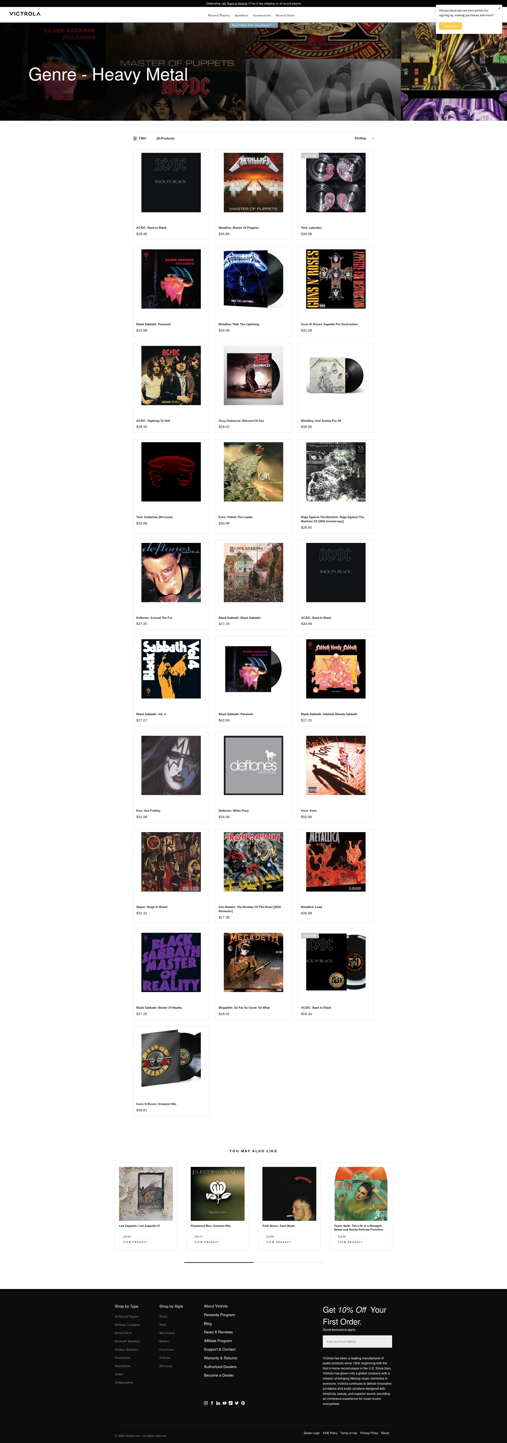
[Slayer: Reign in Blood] (171, 861)
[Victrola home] (25, 14)
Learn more (450, 26)
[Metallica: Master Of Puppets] (253, 182)
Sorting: (361, 138)
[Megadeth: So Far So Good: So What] (253, 962)
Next (253, 1253)
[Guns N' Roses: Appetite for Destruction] (335, 279)
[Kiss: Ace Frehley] (171, 765)
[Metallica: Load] (335, 861)
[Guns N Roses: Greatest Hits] (171, 1058)
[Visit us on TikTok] (231, 1403)
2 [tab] (288, 1262)
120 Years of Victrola (234, 3)
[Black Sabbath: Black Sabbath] (253, 572)
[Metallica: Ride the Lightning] (253, 279)
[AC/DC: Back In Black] (335, 572)
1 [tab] (219, 1262)
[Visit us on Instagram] (206, 1403)
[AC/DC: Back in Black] (171, 182)
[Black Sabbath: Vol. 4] (171, 669)
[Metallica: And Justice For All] (335, 375)
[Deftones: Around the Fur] (171, 572)
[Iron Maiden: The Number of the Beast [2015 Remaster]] (253, 861)
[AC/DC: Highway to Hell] (171, 375)
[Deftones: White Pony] (253, 765)
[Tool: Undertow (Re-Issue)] (171, 471)
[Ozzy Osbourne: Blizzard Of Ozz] (253, 375)
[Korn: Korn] (335, 765)
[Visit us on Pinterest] (243, 1403)
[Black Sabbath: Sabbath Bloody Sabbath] (335, 669)
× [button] (499, 8)
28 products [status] (165, 138)
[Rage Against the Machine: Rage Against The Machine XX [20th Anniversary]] (335, 471)
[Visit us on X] (237, 1403)
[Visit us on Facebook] (212, 1403)
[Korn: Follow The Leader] (253, 471)
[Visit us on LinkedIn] (218, 1403)
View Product (135, 1242)
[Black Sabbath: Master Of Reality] (171, 962)
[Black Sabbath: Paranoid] (171, 279)
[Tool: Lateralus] (335, 182)
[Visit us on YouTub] (224, 1403)
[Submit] (388, 1340)
